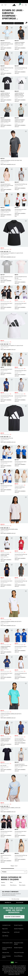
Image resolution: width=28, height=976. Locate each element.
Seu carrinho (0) (19, 902)
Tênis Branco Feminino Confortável (13, 885)
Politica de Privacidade (19, 952)
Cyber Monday (5, 935)
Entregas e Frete (5, 932)
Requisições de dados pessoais (18, 943)
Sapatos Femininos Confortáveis (4, 882)
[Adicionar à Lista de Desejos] (12, 28)
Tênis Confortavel (12, 882)
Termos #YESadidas (18, 956)
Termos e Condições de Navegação (7, 948)
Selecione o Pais (5, 952)
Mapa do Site (5, 928)
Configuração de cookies (7, 942)
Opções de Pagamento (18, 928)
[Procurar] (22, 5)
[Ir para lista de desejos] (5, 5)
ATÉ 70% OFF (17, 932)
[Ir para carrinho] (25, 5)
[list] (12, 23)
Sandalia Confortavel (4, 885)
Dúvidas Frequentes (18, 925)
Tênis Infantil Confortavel (22, 885)
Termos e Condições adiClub (6, 957)
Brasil (16, 962)
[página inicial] (14, 5)
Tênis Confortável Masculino (21, 882)
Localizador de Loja (6, 925)
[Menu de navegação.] (2, 5)
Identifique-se (8, 902)
